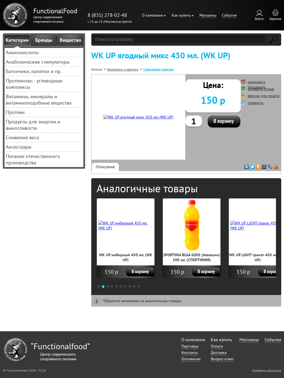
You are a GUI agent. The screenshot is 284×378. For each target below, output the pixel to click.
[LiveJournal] (270, 165)
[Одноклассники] (258, 165)
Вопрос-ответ (222, 358)
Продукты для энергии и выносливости (33, 124)
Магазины (207, 15)
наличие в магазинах (256, 84)
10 (139, 286)
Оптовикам (191, 358)
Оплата (217, 346)
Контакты (189, 352)
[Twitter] (252, 165)
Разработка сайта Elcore (266, 370)
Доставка (219, 352)
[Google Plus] (276, 165)
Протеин (15, 112)
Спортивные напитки (158, 69)
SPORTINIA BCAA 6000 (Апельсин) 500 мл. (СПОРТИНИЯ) (191, 257)
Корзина (275, 19)
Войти (259, 19)
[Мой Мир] (264, 165)
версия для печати (264, 95)
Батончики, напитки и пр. (34, 71)
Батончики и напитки (122, 69)
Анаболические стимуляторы (38, 62)
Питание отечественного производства (33, 159)
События (229, 15)
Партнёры (190, 346)
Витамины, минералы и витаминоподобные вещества (39, 99)
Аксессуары (18, 147)
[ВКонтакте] (247, 165)
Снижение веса (22, 137)
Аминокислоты (22, 52)
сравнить (255, 102)
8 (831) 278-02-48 (107, 15)
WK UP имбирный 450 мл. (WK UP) (125, 257)
